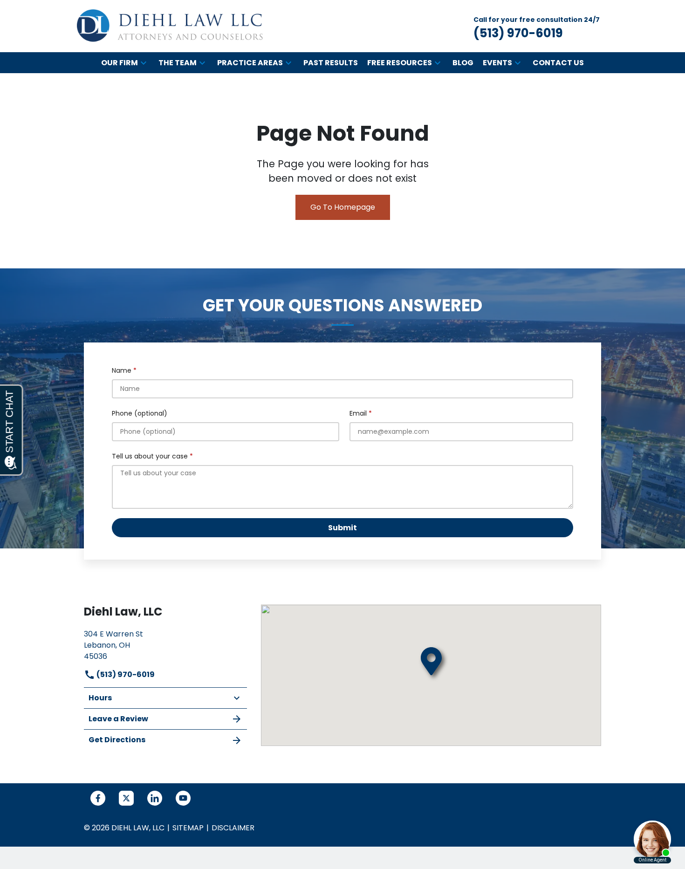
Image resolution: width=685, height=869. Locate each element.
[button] (143, 62)
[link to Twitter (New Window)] (126, 798)
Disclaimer (233, 827)
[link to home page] (170, 26)
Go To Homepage (342, 207)
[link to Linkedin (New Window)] (154, 798)
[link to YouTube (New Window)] (183, 798)
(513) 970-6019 (125, 674)
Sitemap (188, 827)
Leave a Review (118, 718)
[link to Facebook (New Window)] (97, 798)
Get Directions (117, 739)
